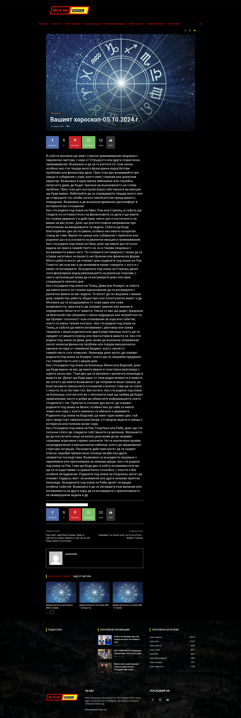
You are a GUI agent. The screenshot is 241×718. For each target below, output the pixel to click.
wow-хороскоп (156, 23)
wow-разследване (114, 23)
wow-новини (73, 23)
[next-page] (52, 612)
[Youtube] (195, 30)
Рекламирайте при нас (96, 709)
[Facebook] (185, 30)
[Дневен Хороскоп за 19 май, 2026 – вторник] (128, 592)
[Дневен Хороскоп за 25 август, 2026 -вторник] (61, 592)
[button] (200, 24)
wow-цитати (136, 23)
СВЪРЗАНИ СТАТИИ (59, 576)
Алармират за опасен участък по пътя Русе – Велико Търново (120, 536)
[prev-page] (48, 612)
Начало (43, 23)
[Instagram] (190, 30)
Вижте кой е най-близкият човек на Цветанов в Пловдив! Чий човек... (126, 667)
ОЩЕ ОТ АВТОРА (82, 576)
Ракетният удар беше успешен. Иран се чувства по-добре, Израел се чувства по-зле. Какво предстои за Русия (68, 538)
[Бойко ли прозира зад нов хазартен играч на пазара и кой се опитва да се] (105, 640)
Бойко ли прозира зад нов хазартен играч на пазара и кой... (127, 639)
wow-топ (56, 23)
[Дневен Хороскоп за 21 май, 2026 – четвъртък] (94, 592)
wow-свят (173, 23)
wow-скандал (93, 23)
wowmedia (71, 553)
